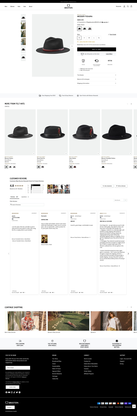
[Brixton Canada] (68, 6)
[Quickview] (34, 153)
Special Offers (56, 371)
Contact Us (87, 361)
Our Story (55, 358)
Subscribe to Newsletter (91, 363)
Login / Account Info (125, 358)
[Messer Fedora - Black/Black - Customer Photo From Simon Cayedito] (55, 191)
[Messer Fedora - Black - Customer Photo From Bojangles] (50, 186)
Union (54, 363)
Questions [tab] (24, 197)
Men (6, 6)
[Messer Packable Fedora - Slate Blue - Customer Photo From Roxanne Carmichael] (61, 191)
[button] (93, 22)
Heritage (54, 376)
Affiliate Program (89, 373)
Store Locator (88, 358)
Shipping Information (83, 83)
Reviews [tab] (13, 197)
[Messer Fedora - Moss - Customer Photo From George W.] (55, 186)
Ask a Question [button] (108, 186)
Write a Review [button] (122, 186)
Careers (86, 368)
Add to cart (96, 49)
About (30, 6)
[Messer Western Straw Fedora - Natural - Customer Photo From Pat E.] (67, 191)
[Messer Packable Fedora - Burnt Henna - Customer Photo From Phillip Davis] (50, 191)
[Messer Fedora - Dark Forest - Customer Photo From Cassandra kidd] (61, 186)
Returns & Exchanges (83, 79)
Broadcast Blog (56, 361)
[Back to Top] (134, 406)
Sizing (121, 363)
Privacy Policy (16, 381)
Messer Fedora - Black (46, 244)
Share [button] (15, 291)
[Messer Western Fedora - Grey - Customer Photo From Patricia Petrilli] (67, 186)
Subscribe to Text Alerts (91, 366)
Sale (24, 6)
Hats (19, 6)
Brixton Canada (13, 411)
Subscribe (12, 387)
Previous (8, 253)
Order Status (87, 371)
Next (128, 253)
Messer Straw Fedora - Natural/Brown (80, 237)
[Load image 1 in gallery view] (53, 45)
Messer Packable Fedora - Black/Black (21, 239)
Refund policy (128, 407)
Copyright (110, 407)
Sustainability (56, 366)
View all (7, 106)
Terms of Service (94, 407)
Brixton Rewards (57, 373)
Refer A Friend (56, 368)
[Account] (124, 6)
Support (122, 361)
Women (12, 6)
